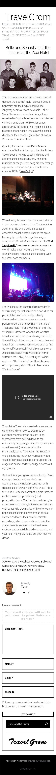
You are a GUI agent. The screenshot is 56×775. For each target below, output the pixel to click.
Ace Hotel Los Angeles (27, 561)
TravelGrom (28, 17)
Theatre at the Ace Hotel (26, 569)
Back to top (25, 769)
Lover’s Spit (26, 171)
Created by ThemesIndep (39, 761)
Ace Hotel (7, 561)
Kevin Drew (20, 565)
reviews (32, 565)
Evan (24, 587)
